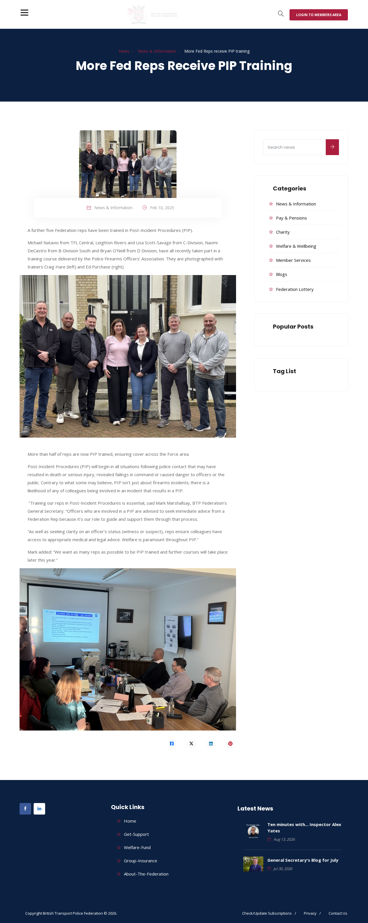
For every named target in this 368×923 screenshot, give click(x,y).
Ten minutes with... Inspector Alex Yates (304, 827)
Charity (283, 232)
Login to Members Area (318, 14)
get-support (136, 834)
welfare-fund (137, 847)
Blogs (281, 274)
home (130, 821)
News (124, 51)
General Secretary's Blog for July (302, 860)
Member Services (293, 260)
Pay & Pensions (291, 218)
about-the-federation (146, 874)
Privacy (310, 913)
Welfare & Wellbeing (296, 246)
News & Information (157, 51)
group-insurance (140, 860)
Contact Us (338, 913)
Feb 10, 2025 (162, 207)
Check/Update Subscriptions (267, 913)
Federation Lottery (295, 289)
